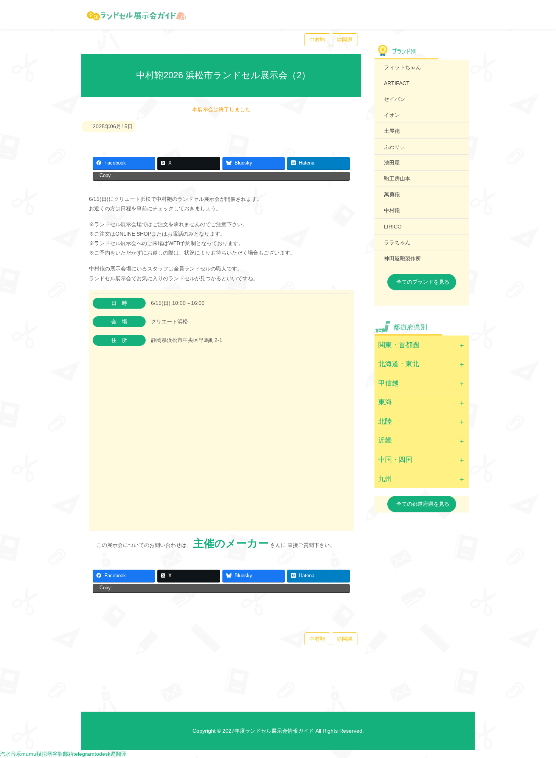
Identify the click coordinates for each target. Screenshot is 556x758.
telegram (84, 754)
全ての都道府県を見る (422, 504)
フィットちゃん (402, 67)
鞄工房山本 (397, 179)
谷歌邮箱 (62, 754)
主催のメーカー (231, 543)
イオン (392, 115)
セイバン (394, 99)
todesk (102, 754)
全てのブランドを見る (422, 282)
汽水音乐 (10, 754)
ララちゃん (397, 242)
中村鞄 (317, 40)
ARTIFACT (397, 83)
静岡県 (345, 40)
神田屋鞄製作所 (402, 258)
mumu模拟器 (36, 754)
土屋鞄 (392, 131)
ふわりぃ (394, 147)
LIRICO (393, 227)
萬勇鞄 (392, 194)
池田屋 (392, 163)
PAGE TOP (537, 728)
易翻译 (118, 754)
